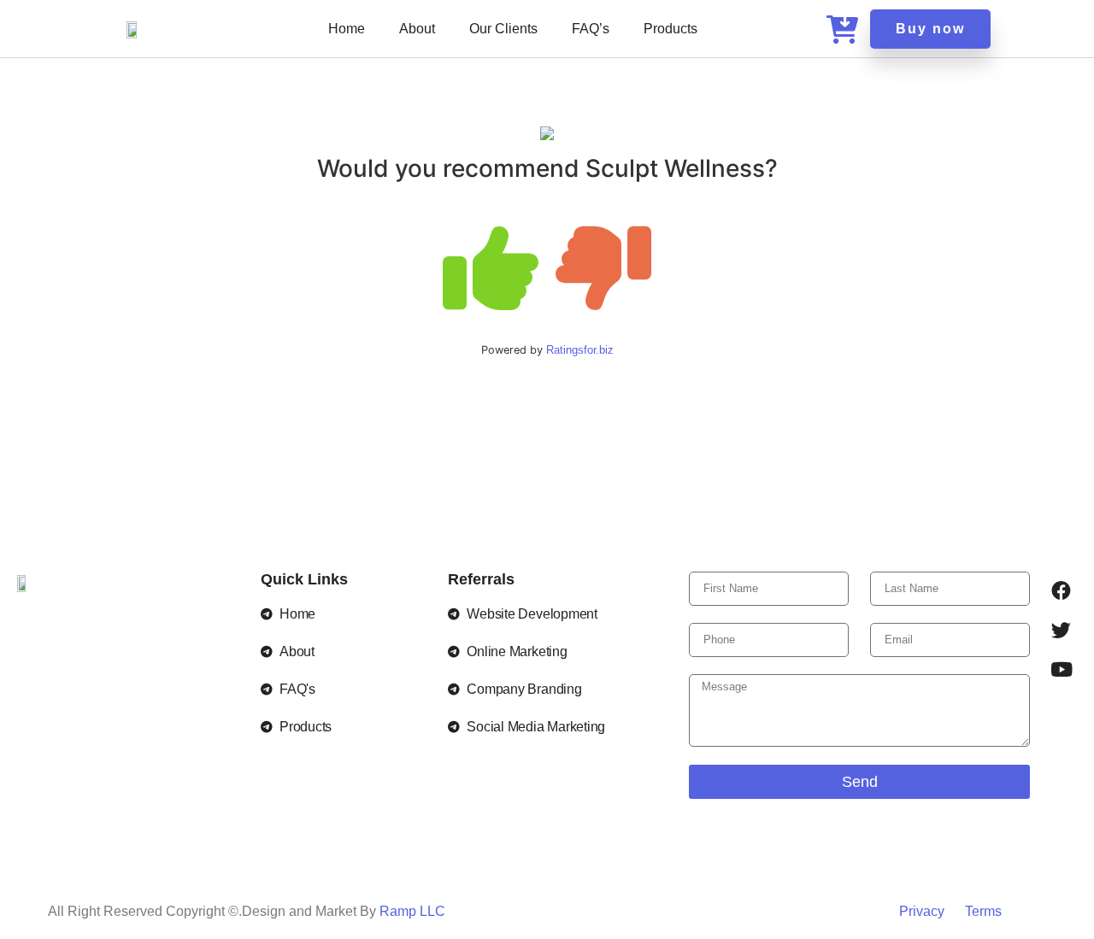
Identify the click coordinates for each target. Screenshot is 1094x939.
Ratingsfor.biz (580, 349)
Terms (983, 911)
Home (346, 28)
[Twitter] (1061, 630)
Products (670, 28)
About (417, 28)
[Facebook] (1061, 591)
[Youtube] (1061, 670)
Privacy (923, 911)
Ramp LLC (412, 911)
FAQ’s (590, 28)
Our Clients (503, 28)
